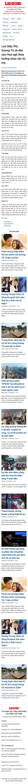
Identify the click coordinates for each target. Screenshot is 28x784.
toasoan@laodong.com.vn (14, 740)
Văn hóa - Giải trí (17, 29)
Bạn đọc (20, 26)
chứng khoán (12, 520)
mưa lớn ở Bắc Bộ (20, 484)
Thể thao (5, 22)
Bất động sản (7, 33)
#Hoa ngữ (7, 226)
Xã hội (13, 19)
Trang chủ (6, 19)
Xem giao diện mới (8, 40)
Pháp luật (5, 26)
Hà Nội (3, 442)
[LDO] (14, 242)
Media (19, 19)
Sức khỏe (16, 33)
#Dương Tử (8, 222)
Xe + (11, 36)
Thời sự (13, 26)
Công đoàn (6, 29)
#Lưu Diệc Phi (8, 224)
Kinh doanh (14, 22)
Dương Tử (12, 73)
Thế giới (5, 36)
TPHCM (19, 402)
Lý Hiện (21, 266)
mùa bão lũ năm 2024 (12, 356)
